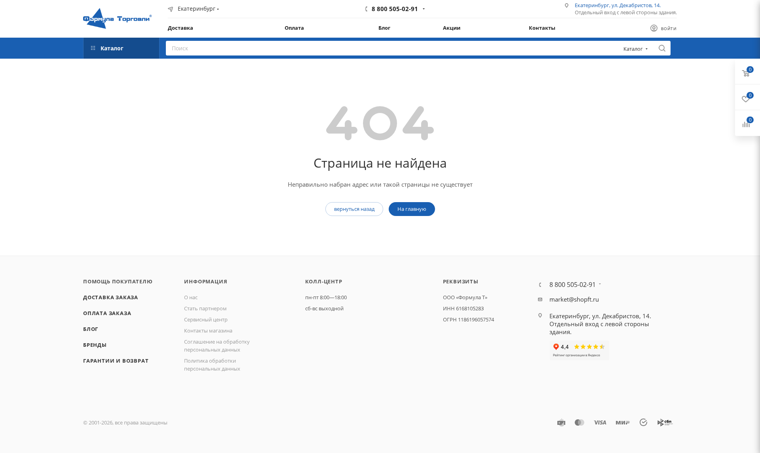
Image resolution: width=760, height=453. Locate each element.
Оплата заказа (107, 313)
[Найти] (662, 48)
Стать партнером (205, 308)
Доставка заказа (110, 297)
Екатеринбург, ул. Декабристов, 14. (618, 5)
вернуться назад (354, 208)
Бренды (95, 344)
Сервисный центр (206, 319)
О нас (191, 297)
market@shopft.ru (574, 299)
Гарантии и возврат (115, 360)
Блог (90, 329)
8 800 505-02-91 (395, 9)
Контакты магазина (208, 330)
